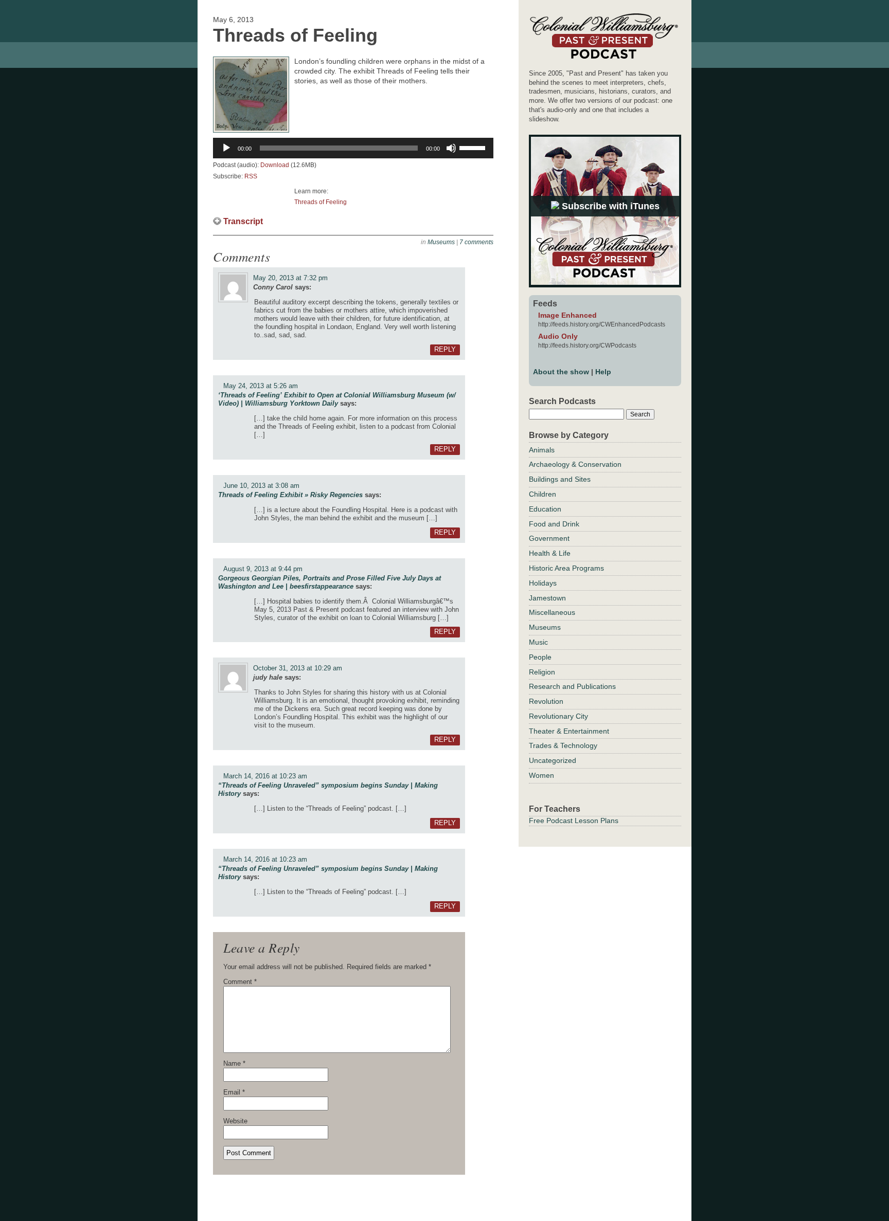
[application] (353, 148)
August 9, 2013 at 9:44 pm (263, 569)
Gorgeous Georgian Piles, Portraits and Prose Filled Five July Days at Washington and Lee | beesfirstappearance (329, 582)
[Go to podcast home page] (603, 58)
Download (274, 165)
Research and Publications (572, 686)
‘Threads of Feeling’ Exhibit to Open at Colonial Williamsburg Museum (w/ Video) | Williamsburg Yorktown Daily (337, 399)
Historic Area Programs (566, 568)
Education (545, 509)
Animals (542, 450)
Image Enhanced (567, 315)
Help (603, 372)
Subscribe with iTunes (609, 206)
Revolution (546, 701)
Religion (542, 672)
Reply (445, 349)
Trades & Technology (563, 745)
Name (234, 1063)
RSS (250, 176)
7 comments (476, 242)
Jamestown (547, 598)
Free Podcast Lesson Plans (573, 820)
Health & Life (550, 553)
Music (538, 642)
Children (542, 494)
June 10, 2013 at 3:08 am (261, 485)
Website (235, 1121)
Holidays (543, 583)
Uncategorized (552, 760)
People (540, 657)
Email (234, 1092)
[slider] (473, 147)
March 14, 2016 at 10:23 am (265, 776)
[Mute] (451, 148)
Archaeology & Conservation (575, 464)
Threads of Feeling (320, 202)
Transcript (243, 221)
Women (541, 775)
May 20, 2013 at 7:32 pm (290, 278)
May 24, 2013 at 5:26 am (260, 386)
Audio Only (558, 336)
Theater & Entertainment (569, 731)
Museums (441, 242)
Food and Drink (554, 524)
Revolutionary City (558, 716)
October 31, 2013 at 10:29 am (297, 668)
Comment (240, 982)
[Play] (226, 148)
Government (549, 538)
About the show (561, 372)
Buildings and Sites (560, 479)
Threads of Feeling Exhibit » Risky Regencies (290, 495)
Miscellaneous (552, 612)
